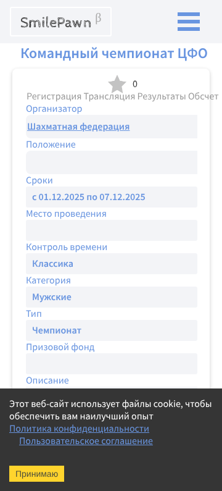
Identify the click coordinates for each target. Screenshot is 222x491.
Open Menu (189, 21)
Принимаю (36, 474)
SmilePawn (60, 21)
